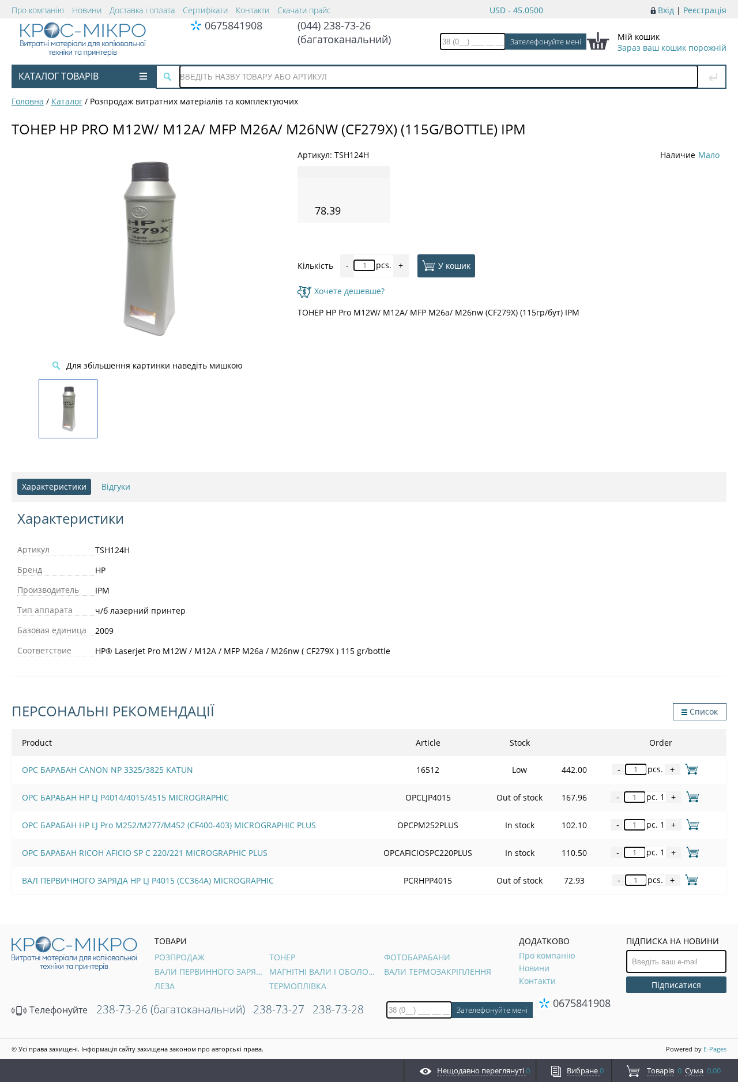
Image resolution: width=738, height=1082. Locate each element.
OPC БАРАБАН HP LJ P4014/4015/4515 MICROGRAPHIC (125, 797)
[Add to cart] (689, 769)
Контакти (252, 10)
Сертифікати (205, 10)
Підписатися (676, 984)
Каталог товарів (58, 76)
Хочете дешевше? (349, 290)
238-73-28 (338, 1009)
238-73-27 (278, 1009)
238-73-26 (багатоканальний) (170, 1009)
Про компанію (38, 10)
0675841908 (233, 25)
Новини (86, 10)
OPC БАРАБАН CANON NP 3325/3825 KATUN (107, 769)
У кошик (454, 265)
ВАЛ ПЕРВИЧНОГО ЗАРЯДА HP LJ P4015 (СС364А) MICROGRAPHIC (148, 880)
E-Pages (714, 1049)
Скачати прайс (304, 10)
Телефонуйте (57, 1010)
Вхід (666, 10)
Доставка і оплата (142, 10)
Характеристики (54, 486)
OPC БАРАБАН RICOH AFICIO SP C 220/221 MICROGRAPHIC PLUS (145, 852)
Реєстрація (704, 10)
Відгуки (115, 486)
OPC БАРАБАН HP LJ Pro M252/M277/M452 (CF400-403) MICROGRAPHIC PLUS (169, 825)
